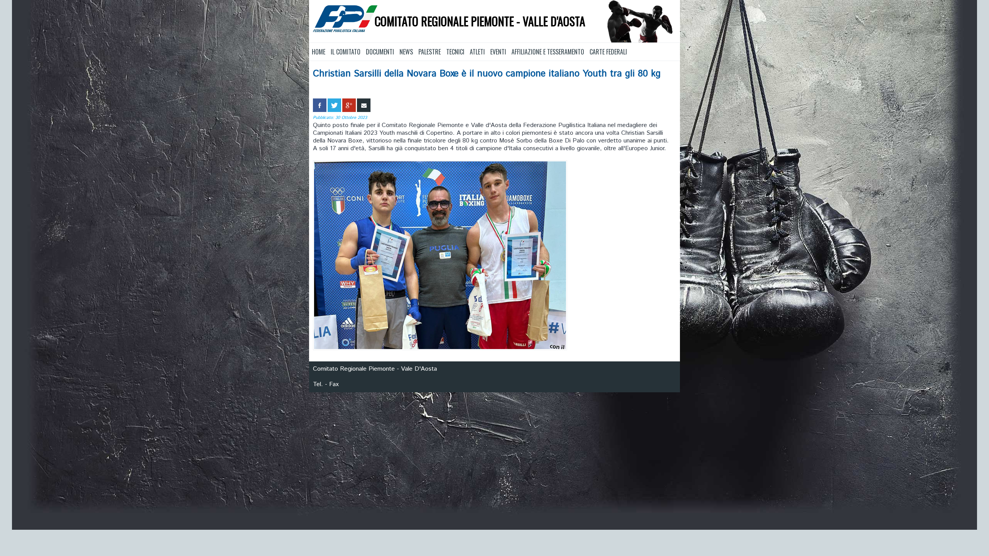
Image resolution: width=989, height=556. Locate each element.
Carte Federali (608, 51)
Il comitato (345, 51)
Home (318, 51)
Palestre (429, 51)
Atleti (477, 51)
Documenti (380, 51)
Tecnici (455, 51)
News (406, 51)
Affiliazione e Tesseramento (547, 51)
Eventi (498, 51)
